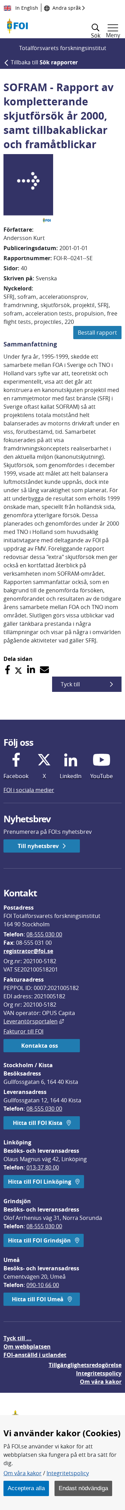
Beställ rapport (97, 332)
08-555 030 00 (44, 934)
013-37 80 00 (42, 1167)
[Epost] (44, 670)
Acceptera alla (26, 1488)
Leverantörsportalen (33, 1021)
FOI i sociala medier (28, 790)
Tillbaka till (44, 62)
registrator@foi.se (28, 951)
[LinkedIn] (31, 670)
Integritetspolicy (68, 1473)
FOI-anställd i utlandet (34, 1355)
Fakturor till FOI (23, 1031)
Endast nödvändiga (83, 1488)
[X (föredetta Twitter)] (18, 670)
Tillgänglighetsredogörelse (85, 1365)
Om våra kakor (22, 1473)
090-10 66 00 (42, 1285)
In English (26, 8)
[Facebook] (7, 670)
